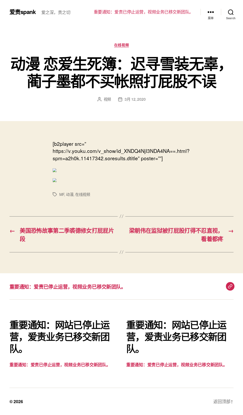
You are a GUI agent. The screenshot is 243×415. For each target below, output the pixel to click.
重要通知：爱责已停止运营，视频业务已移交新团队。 (143, 11)
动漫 (69, 194)
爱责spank (22, 11)
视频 (107, 99)
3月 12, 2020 (135, 99)
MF (61, 194)
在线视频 (121, 45)
